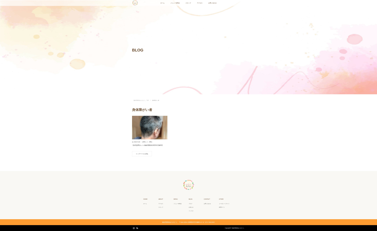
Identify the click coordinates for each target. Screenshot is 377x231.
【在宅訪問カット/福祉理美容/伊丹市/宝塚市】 (147, 145)
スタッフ (188, 3)
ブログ (190, 203)
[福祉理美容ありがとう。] (188, 189)
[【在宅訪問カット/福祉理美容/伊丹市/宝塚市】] (149, 127)
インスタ (191, 211)
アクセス (199, 3)
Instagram (133, 227)
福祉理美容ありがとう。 (238, 228)
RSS (136, 227)
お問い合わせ (212, 3)
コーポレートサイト (224, 203)
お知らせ (191, 207)
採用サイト (222, 207)
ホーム (162, 3)
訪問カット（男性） (147, 142)
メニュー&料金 (175, 3)
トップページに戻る (142, 154)
